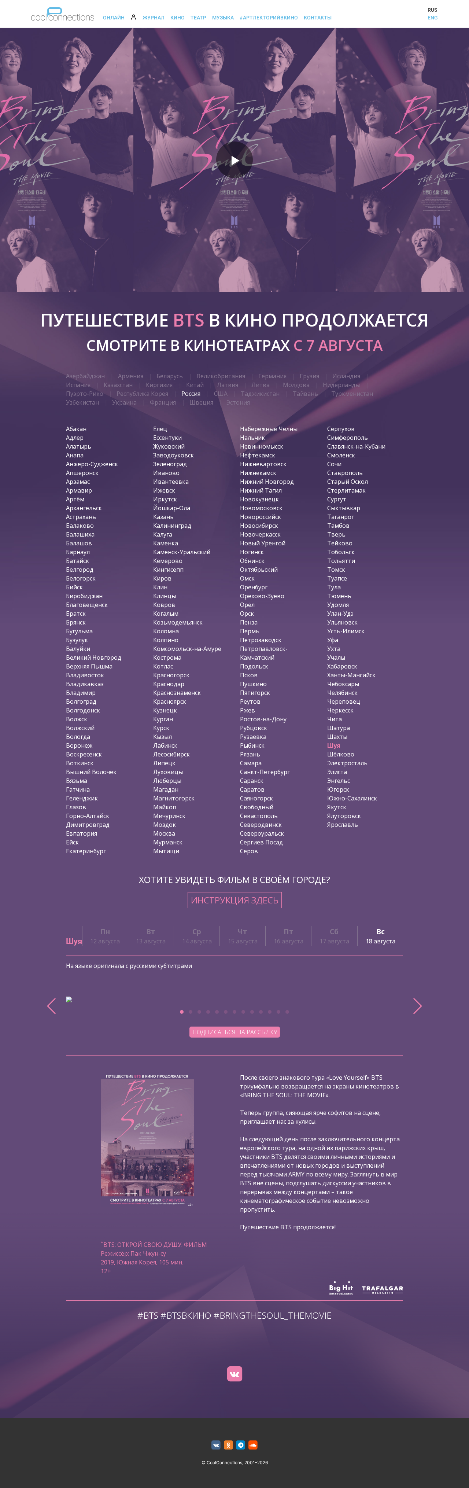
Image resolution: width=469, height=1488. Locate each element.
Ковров (164, 605)
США (221, 394)
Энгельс (338, 781)
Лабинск (165, 745)
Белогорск (81, 578)
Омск (247, 578)
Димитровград (88, 825)
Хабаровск (342, 666)
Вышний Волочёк (91, 772)
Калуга (162, 534)
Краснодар (168, 684)
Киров (162, 578)
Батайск (77, 561)
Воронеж (79, 745)
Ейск (72, 842)
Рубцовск (253, 728)
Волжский (80, 728)
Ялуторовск (344, 816)
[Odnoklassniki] (228, 1445)
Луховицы (168, 772)
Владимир (81, 693)
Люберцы (167, 781)
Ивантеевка (171, 482)
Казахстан (118, 385)
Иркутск (165, 499)
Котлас (163, 666)
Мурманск (167, 842)
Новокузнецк (259, 499)
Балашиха (80, 534)
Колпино (165, 640)
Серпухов (341, 429)
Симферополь (347, 438)
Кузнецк (165, 710)
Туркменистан (352, 394)
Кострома (167, 657)
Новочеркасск (260, 534)
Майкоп (164, 807)
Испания (78, 385)
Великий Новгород (93, 657)
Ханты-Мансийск (351, 675)
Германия (272, 376)
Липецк (164, 763)
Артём (75, 499)
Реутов (250, 701)
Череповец (343, 701)
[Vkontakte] (234, 1374)
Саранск (251, 781)
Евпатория (81, 833)
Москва (164, 833)
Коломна (166, 631)
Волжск (76, 719)
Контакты (318, 18)
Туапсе (337, 578)
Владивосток (85, 675)
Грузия (309, 376)
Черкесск (340, 710)
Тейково (339, 543)
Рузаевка (253, 737)
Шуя (333, 745)
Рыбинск (252, 745)
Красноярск (169, 701)
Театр (198, 18)
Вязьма (76, 781)
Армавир (79, 490)
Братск (76, 613)
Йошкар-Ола (171, 508)
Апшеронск (82, 473)
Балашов (79, 543)
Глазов (76, 807)
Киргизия (159, 385)
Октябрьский (259, 570)
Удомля (338, 605)
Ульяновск (342, 622)
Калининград (172, 526)
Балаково (80, 526)
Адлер (75, 438)
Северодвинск (261, 825)
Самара (251, 763)
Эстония (238, 402)
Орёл (247, 605)
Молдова (296, 385)
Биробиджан (84, 596)
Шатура (338, 728)
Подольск (254, 666)
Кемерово (167, 561)
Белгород (79, 570)
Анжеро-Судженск (92, 464)
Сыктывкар (343, 508)
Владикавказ (85, 684)
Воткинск (79, 763)
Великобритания (220, 376)
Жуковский (169, 446)
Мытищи (166, 851)
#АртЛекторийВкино (269, 18)
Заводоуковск (173, 455)
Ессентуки (167, 438)
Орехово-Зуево (262, 596)
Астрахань (81, 517)
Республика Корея (142, 394)
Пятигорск (255, 693)
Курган (163, 719)
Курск (161, 728)
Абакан (76, 429)
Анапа (75, 455)
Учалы (336, 657)
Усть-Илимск (346, 631)
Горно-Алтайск (87, 816)
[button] (181, 1012)
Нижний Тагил (261, 490)
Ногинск (252, 552)
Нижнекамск (258, 473)
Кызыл (162, 737)
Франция (163, 402)
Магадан (165, 789)
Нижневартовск (263, 464)
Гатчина (78, 789)
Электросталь (347, 763)
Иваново (166, 473)
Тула (334, 587)
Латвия (227, 385)
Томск (336, 570)
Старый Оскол (347, 482)
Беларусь (169, 376)
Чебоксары (343, 684)
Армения (130, 376)
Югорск (338, 789)
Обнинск (252, 561)
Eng (433, 18)
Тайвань (305, 394)
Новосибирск (259, 526)
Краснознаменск (177, 693)
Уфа (332, 640)
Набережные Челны (269, 429)
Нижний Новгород (267, 482)
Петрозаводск (260, 640)
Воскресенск (84, 754)
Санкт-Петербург (265, 772)
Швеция (201, 402)
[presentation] (52, 1006)
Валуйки (78, 649)
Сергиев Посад (261, 842)
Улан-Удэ (340, 613)
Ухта (333, 649)
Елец (160, 429)
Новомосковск (261, 508)
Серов (249, 851)
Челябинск (342, 693)
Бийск (74, 587)
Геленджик (82, 798)
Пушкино (253, 684)
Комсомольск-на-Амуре (187, 649)
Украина (124, 402)
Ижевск (164, 490)
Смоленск (341, 455)
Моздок (164, 825)
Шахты (337, 737)
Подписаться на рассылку (234, 1032)
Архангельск (84, 508)
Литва (260, 385)
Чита (334, 719)
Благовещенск (87, 605)
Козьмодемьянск (178, 622)
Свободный (256, 807)
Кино (177, 18)
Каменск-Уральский (181, 552)
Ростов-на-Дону (263, 719)
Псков (249, 675)
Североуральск (262, 833)
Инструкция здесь (234, 900)
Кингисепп (168, 570)
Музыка (223, 18)
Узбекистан (82, 402)
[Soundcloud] (253, 1445)
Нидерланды (341, 385)
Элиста (337, 772)
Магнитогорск (174, 798)
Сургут (336, 499)
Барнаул (78, 552)
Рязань (250, 754)
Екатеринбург (86, 851)
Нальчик (252, 438)
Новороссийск (260, 517)
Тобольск (341, 552)
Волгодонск (83, 710)
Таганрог (340, 517)
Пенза (249, 622)
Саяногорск (256, 798)
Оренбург (253, 587)
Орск (247, 613)
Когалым (165, 613)
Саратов (252, 789)
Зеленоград (170, 464)
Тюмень (339, 596)
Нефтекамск (257, 455)
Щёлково (340, 754)
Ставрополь (345, 473)
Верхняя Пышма (89, 666)
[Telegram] (241, 1445)
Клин (160, 587)
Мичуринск (169, 816)
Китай (195, 385)
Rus (432, 10)
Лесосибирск (171, 754)
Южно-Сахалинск (352, 798)
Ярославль (342, 825)
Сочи (334, 464)
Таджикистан (260, 394)
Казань (163, 517)
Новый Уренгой (262, 543)
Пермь (249, 631)
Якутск (336, 807)
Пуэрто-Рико (84, 394)
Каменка (165, 543)
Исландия (346, 376)
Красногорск (171, 675)
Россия (190, 394)
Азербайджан (85, 376)
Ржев (247, 710)
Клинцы (164, 596)
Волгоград (81, 701)
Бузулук (77, 640)
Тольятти (341, 561)
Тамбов (338, 526)
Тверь (336, 534)
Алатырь (78, 446)
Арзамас (78, 482)
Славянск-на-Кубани (356, 446)
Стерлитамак (346, 490)
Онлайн (114, 18)
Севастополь (259, 816)
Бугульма (79, 631)
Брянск (76, 622)
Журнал (154, 18)
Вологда (78, 737)
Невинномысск (261, 446)
